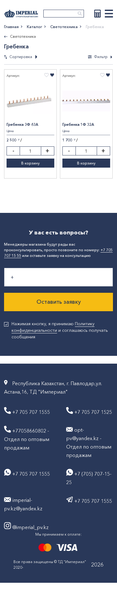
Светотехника (64, 26)
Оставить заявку (59, 301)
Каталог (34, 26)
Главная (11, 26)
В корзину (30, 163)
